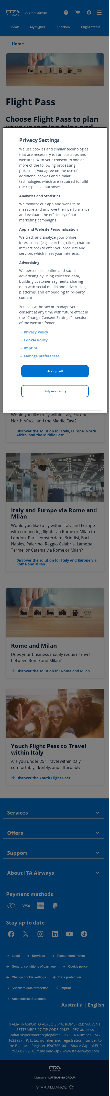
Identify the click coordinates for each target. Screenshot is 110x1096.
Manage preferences (41, 355)
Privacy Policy (36, 332)
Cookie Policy (36, 340)
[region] (55, 270)
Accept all (55, 371)
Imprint (30, 348)
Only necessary (55, 391)
